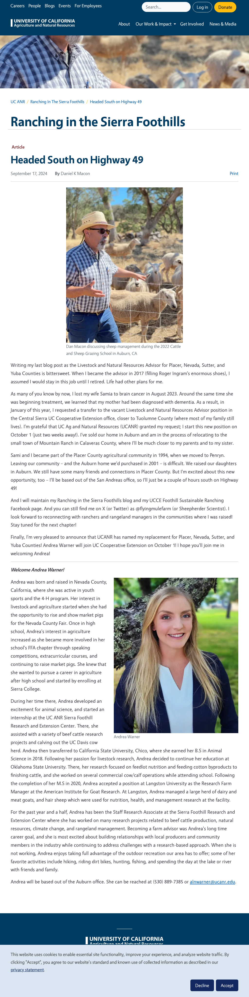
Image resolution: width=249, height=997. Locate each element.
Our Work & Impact (153, 24)
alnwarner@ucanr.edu (212, 882)
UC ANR (18, 101)
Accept (227, 985)
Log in (202, 7)
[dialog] (124, 970)
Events (65, 5)
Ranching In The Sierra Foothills (57, 101)
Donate (225, 7)
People (34, 5)
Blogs (50, 5)
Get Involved (192, 24)
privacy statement (27, 969)
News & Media (223, 24)
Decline (202, 985)
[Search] (187, 7)
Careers (17, 5)
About (124, 24)
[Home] (43, 24)
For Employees (88, 5)
